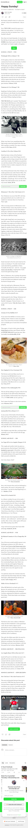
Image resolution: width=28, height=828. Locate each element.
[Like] (2, 17)
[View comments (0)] (6, 17)
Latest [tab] (6, 763)
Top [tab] (3, 763)
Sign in (25, 2)
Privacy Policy (16, 810)
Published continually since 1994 (9, 769)
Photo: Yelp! (16, 366)
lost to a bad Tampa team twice (17, 546)
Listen (24, 13)
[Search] (25, 762)
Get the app (21, 821)
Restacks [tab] (11, 745)
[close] (24, 780)
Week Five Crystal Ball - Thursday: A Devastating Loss (10, 776)
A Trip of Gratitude (6, 767)
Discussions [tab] (12, 763)
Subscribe (19, 2)
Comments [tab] (4, 745)
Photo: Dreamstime (15, 481)
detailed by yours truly (7, 450)
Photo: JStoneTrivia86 (15, 617)
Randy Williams (8, 12)
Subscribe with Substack (15, 804)
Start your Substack (10, 821)
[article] (14, 769)
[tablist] (7, 744)
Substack (7, 825)
